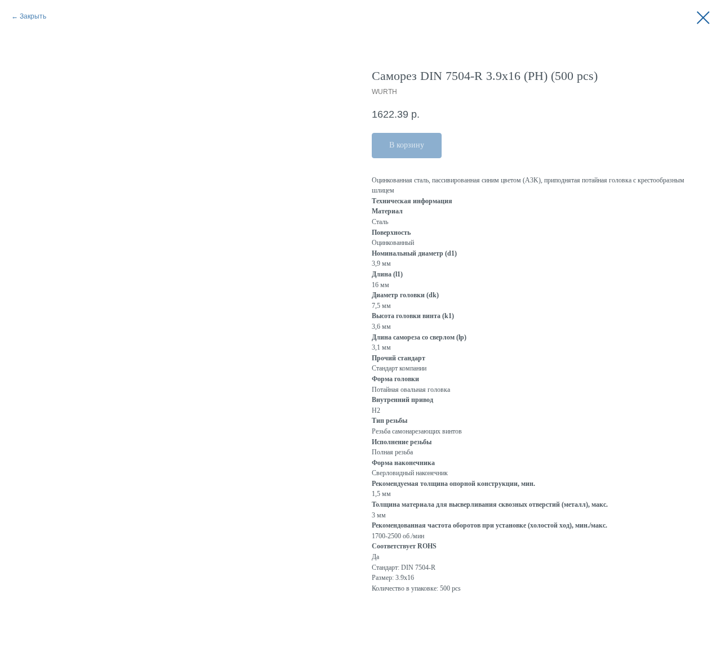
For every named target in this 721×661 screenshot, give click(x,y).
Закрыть (33, 16)
